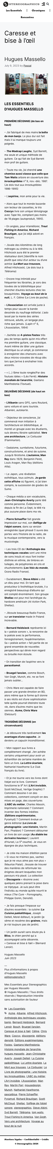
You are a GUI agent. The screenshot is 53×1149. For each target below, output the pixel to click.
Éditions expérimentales (29, 1040)
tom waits (37, 1112)
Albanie (21, 1013)
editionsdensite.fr (14, 977)
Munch (8, 1089)
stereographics (23, 1107)
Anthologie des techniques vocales (25, 1017)
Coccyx (16, 1035)
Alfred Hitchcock (37, 1013)
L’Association (29, 1080)
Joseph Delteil (21, 1058)
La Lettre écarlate (31, 1062)
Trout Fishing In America (18, 1116)
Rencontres (27, 17)
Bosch (16, 1026)
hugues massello (14, 1053)
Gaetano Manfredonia (27, 1044)
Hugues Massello (24, 59)
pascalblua (10, 1094)
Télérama (24, 1112)
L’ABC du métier (35, 1076)
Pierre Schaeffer (28, 1094)
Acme (11, 1013)
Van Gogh (40, 1116)
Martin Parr (16, 1085)
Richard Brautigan (26, 1098)
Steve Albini (40, 1107)
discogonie (28, 1035)
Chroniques (38, 10)
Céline (35, 1031)
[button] (47, 3)
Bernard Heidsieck (23, 1022)
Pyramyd (9, 1098)
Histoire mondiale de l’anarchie (22, 1049)
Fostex (8, 1044)
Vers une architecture (17, 1121)
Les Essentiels (14, 10)
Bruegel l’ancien (31, 1026)
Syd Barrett (11, 1112)
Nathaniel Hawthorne (26, 1089)
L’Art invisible (12, 1080)
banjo (7, 1022)
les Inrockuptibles (14, 1076)
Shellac (20, 1103)
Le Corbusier (34, 1067)
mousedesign (33, 1085)
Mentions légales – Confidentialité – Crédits (26, 1139)
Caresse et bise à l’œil (17, 1031)
